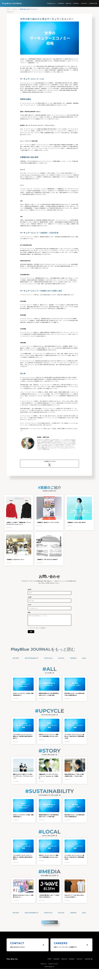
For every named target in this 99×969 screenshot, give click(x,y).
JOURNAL (76, 3)
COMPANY (61, 3)
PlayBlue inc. (51, 3)
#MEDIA (73, 658)
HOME (8, 9)
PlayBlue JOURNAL (12, 3)
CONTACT (84, 3)
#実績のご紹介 (49, 487)
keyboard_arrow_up (49, 967)
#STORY (16, 658)
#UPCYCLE (48, 658)
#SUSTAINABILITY (31, 658)
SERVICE (68, 3)
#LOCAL (61, 658)
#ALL (84, 658)
